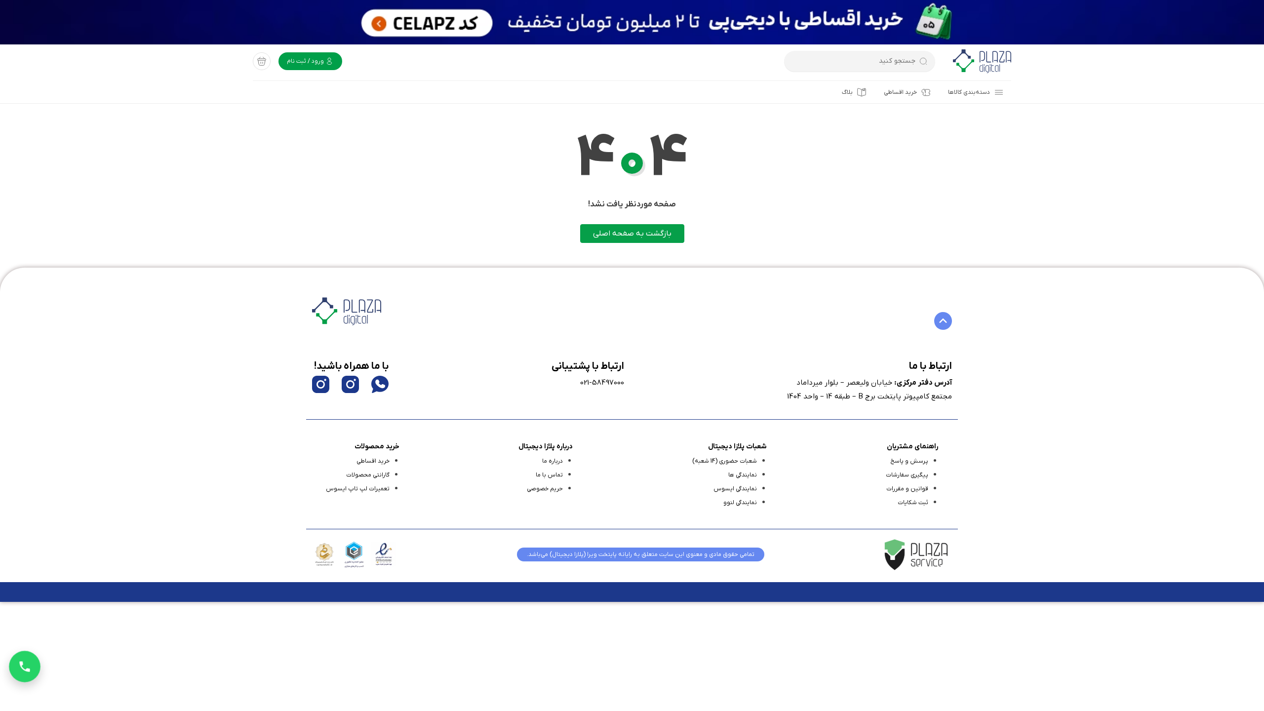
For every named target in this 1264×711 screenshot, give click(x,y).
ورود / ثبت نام (306, 61)
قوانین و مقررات (907, 489)
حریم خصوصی (545, 489)
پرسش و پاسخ (909, 461)
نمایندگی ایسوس (735, 489)
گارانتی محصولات (368, 475)
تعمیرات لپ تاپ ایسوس (358, 489)
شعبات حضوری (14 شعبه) (724, 461)
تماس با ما (549, 475)
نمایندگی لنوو (740, 503)
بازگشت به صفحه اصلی (632, 233)
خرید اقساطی (900, 92)
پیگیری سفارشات (907, 475)
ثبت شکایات (913, 503)
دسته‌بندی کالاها (969, 92)
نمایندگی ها (742, 475)
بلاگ (847, 92)
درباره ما (552, 461)
